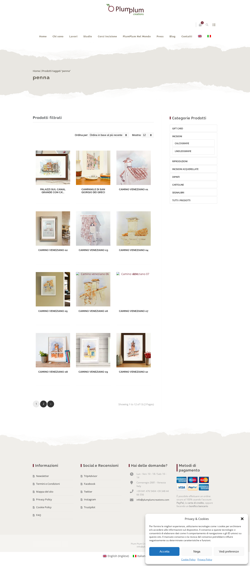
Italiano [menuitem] (142, 556)
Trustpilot (89, 507)
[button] (242, 519)
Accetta (164, 551)
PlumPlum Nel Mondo (137, 36)
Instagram (90, 499)
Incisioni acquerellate (185, 169)
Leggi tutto (50, 197)
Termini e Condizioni (48, 484)
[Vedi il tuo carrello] (200, 25)
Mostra (213, 25)
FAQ (38, 515)
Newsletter (42, 476)
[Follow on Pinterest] (65, 544)
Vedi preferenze (229, 551)
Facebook (89, 484)
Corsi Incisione (107, 36)
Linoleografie (183, 151)
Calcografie (182, 143)
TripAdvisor (90, 476)
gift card (177, 128)
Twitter (88, 491)
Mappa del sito (44, 491)
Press (160, 36)
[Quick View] (62, 197)
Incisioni (177, 136)
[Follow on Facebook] (36, 544)
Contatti (186, 36)
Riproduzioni (180, 161)
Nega (196, 551)
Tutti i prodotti (181, 200)
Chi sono (58, 36)
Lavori (73, 36)
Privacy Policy (204, 559)
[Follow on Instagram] (57, 544)
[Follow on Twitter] (43, 544)
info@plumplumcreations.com (153, 499)
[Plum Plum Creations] (125, 9)
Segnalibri (178, 192)
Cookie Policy (188, 559)
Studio (87, 36)
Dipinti (176, 176)
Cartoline (178, 184)
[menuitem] (199, 36)
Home (43, 36)
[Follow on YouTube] (50, 544)
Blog (173, 36)
